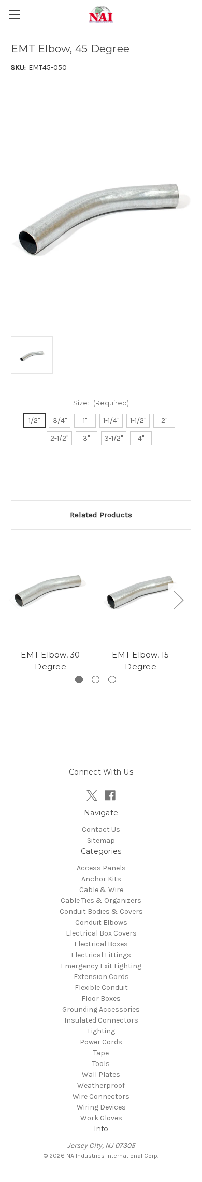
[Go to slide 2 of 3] (95, 679)
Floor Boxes (101, 998)
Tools (101, 1063)
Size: (101, 403)
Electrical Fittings (101, 955)
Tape (101, 1052)
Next (178, 600)
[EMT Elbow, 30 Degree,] (50, 592)
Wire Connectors (101, 1096)
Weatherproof (101, 1085)
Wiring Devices (101, 1107)
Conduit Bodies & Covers (101, 911)
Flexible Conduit (101, 987)
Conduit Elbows (101, 922)
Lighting (101, 1031)
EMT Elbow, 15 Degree (140, 661)
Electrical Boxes (101, 944)
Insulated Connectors (101, 1020)
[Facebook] (110, 795)
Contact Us (101, 829)
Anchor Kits (101, 878)
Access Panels (101, 868)
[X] (91, 795)
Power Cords (101, 1042)
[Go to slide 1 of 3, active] (79, 679)
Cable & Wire (101, 889)
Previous (13, 600)
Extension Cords (101, 976)
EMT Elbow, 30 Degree (50, 661)
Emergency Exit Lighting (101, 965)
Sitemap (101, 840)
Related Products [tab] (101, 514)
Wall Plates (101, 1074)
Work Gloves (101, 1118)
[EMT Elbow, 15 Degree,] (141, 592)
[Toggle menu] (14, 14)
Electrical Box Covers (101, 933)
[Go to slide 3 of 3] (112, 679)
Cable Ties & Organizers (101, 900)
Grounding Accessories (101, 1009)
